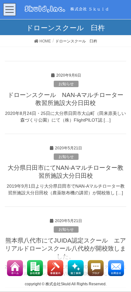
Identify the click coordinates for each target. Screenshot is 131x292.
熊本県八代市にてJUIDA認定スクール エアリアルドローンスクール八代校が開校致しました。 (65, 248)
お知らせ (66, 84)
